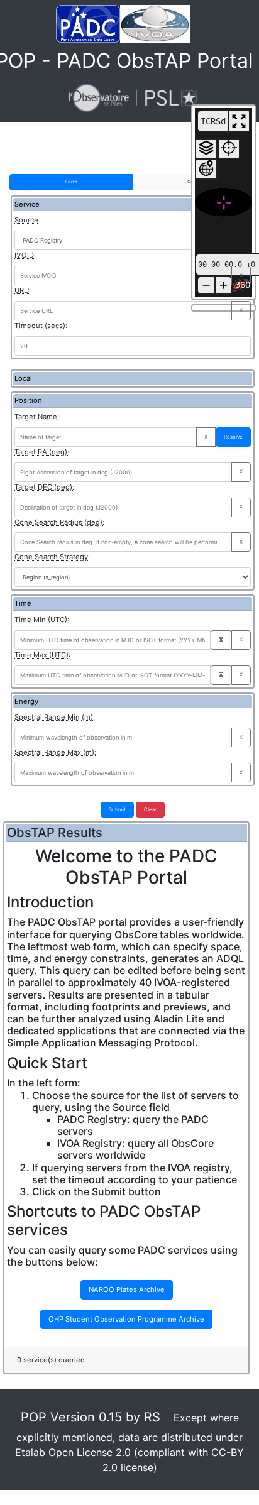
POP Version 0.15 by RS (90, 1417)
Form (71, 181)
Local (23, 378)
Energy (26, 701)
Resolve (233, 437)
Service (27, 204)
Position (28, 400)
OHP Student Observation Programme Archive (126, 1319)
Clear (150, 809)
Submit (117, 809)
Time (22, 603)
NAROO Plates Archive (127, 1289)
